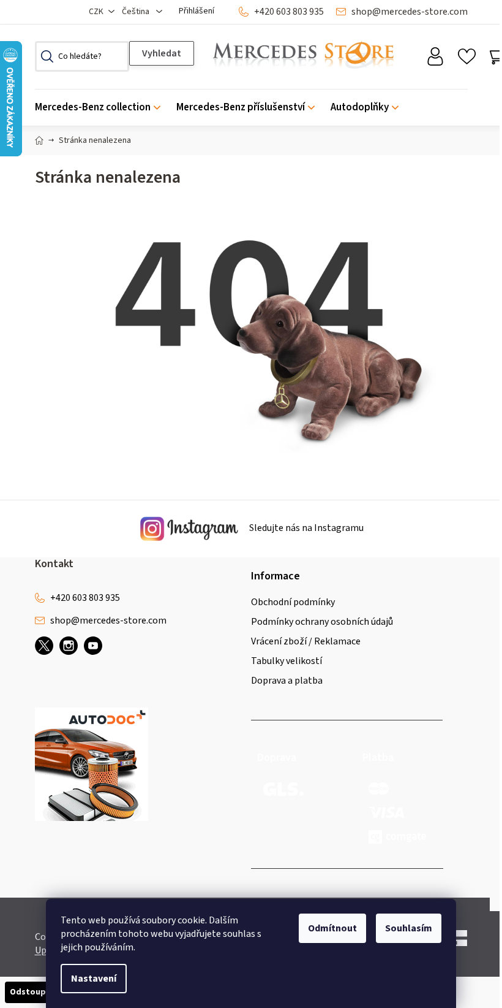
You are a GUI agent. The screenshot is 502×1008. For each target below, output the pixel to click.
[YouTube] (93, 645)
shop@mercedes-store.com (409, 11)
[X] (44, 645)
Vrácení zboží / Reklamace (306, 641)
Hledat (161, 53)
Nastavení (93, 978)
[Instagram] (68, 645)
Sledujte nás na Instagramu (305, 528)
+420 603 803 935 (289, 11)
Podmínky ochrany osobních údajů (322, 621)
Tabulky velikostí (286, 661)
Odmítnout (332, 928)
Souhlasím (408, 928)
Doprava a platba (287, 680)
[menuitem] (101, 108)
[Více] (449, 104)
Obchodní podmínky (293, 602)
